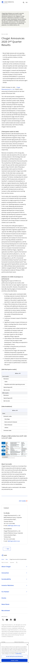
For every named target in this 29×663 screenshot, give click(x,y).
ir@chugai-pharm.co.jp (14, 541)
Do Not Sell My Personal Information (14, 656)
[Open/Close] (26, 566)
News (7, 559)
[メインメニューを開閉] (26, 2)
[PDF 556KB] (22, 501)
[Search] (23, 2)
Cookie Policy (18, 653)
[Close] (27, 644)
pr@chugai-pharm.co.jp (14, 525)
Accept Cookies (14, 660)
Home (3, 559)
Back (8, 549)
